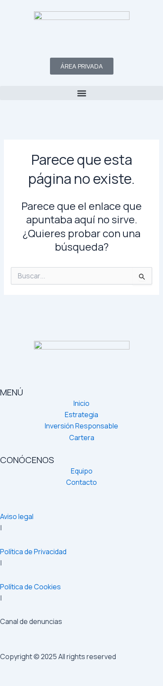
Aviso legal (16, 516)
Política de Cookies (30, 586)
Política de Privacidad (33, 551)
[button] (81, 93)
